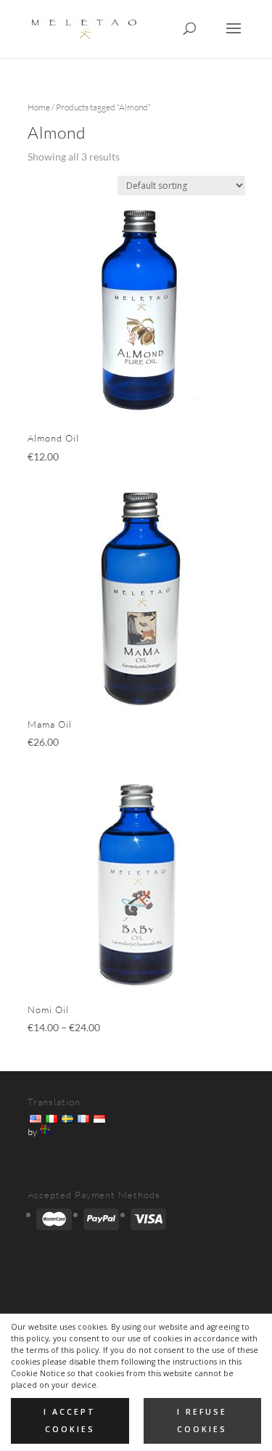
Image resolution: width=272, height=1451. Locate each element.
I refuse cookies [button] (202, 1420)
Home (39, 107)
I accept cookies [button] (70, 1420)
